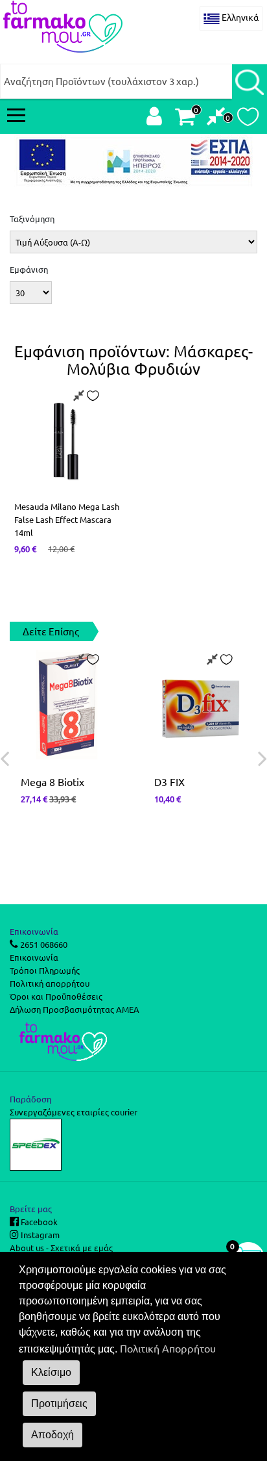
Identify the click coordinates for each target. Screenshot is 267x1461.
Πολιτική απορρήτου (49, 983)
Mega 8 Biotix (52, 781)
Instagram (39, 1234)
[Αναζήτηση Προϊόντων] (249, 81)
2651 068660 (42, 944)
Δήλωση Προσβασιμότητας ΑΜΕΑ (74, 1009)
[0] (216, 119)
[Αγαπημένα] (248, 120)
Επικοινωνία (34, 957)
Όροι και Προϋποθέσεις (56, 996)
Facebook (38, 1221)
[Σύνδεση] (154, 119)
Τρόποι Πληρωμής (45, 970)
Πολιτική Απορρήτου (168, 1347)
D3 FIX (169, 781)
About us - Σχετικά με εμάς (61, 1247)
